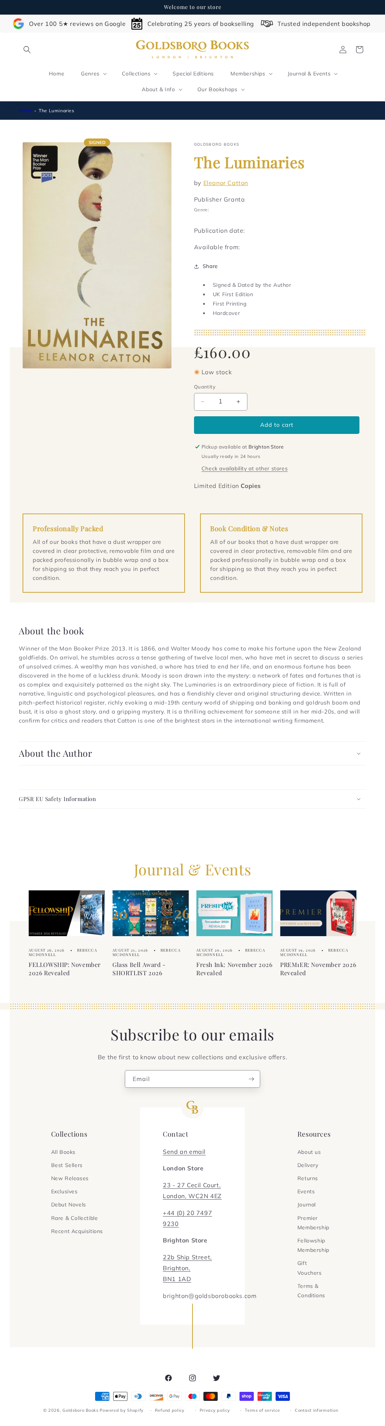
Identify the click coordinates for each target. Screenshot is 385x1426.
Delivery (307, 1165)
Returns (307, 1178)
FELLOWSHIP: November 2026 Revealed (65, 969)
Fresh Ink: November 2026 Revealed (234, 969)
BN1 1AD (177, 1279)
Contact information (316, 1410)
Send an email (184, 1151)
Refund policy (170, 1410)
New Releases (70, 1178)
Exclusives (64, 1191)
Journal (306, 1204)
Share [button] (210, 266)
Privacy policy (215, 1410)
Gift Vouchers (309, 1268)
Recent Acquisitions (77, 1231)
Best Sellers (67, 1165)
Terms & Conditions (311, 1291)
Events (306, 1191)
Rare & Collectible (74, 1218)
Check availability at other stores (245, 468)
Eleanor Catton (225, 183)
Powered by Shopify (122, 1410)
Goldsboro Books (80, 1410)
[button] (27, 49)
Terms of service (262, 1410)
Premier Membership (313, 1223)
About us (309, 1152)
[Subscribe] (251, 1079)
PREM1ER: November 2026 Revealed (318, 969)
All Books (63, 1152)
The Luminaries (56, 110)
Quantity (204, 387)
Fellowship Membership (313, 1245)
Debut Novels (68, 1204)
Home (25, 110)
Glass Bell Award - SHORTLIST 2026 (139, 969)
